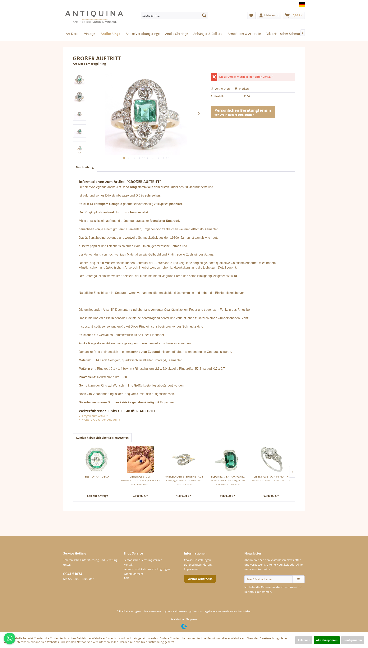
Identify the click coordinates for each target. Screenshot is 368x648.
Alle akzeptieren (327, 640)
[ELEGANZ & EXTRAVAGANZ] (228, 459)
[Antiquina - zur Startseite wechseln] (94, 18)
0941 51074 (72, 573)
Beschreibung (85, 167)
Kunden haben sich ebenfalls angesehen (102, 437)
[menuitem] (174, 15)
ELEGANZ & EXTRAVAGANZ (227, 480)
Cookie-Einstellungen (197, 560)
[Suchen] (204, 15)
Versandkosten (176, 611)
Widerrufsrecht (133, 574)
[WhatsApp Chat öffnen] (9, 638)
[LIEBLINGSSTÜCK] (140, 459)
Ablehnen (303, 640)
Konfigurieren (353, 640)
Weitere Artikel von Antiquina (100, 419)
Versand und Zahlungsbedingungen (147, 569)
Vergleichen (222, 88)
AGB (126, 578)
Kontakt (128, 564)
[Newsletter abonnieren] (298, 579)
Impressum (191, 569)
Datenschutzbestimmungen (279, 587)
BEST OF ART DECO (97, 476)
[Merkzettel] (251, 15)
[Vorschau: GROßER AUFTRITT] (79, 79)
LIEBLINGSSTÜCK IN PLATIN (271, 478)
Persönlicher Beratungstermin (143, 560)
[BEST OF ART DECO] (97, 459)
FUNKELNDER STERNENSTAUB (184, 480)
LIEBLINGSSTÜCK (140, 480)
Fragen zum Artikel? (94, 416)
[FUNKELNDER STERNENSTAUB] (184, 459)
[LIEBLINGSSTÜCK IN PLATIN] (271, 459)
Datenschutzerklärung (198, 564)
